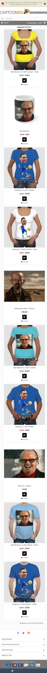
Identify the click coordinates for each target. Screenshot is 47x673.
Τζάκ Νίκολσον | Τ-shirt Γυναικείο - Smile (24, 72)
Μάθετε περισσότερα (29, 4)
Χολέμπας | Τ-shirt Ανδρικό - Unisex (24, 604)
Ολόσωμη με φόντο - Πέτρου (24, 308)
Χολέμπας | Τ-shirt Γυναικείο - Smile (24, 249)
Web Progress (30, 662)
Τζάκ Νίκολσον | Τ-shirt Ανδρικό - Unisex (24, 545)
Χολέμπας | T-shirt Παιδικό (24, 427)
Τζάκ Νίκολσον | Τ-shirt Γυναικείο (24, 367)
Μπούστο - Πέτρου (24, 486)
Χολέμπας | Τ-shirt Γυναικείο (24, 190)
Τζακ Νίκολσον (24, 131)
